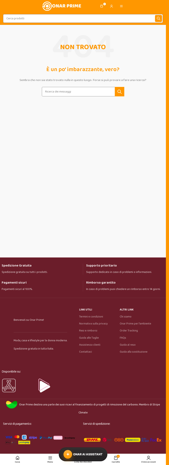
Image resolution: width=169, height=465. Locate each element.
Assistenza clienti (89, 345)
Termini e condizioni (91, 316)
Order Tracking (129, 330)
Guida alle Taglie (89, 338)
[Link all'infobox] (41, 269)
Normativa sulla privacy (93, 323)
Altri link (127, 309)
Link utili (85, 309)
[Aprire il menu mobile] (121, 6)
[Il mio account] (111, 6)
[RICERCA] (158, 18)
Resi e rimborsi (88, 330)
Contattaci (85, 352)
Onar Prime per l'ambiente (135, 323)
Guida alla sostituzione (133, 352)
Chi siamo (125, 316)
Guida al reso (128, 345)
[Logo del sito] (61, 6)
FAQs (123, 338)
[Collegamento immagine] (40, 439)
